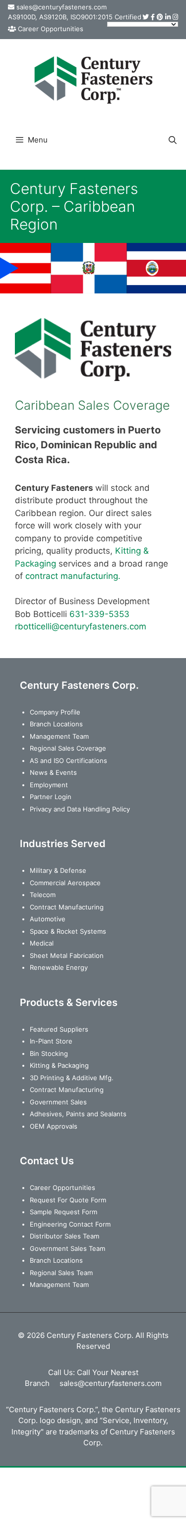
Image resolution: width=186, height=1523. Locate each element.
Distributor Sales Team (64, 1236)
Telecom (43, 895)
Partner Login (50, 797)
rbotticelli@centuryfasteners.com (80, 626)
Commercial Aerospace (65, 883)
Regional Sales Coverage (68, 748)
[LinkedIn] (168, 17)
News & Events (53, 772)
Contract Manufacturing (67, 907)
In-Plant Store (51, 1041)
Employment (49, 785)
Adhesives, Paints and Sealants (78, 1114)
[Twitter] (145, 17)
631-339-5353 (99, 614)
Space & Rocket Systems (68, 931)
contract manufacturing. (73, 576)
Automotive (47, 919)
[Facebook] (153, 17)
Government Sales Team (67, 1248)
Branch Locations (56, 724)
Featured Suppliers (59, 1029)
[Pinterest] (160, 17)
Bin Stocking (49, 1053)
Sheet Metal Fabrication (67, 955)
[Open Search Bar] (172, 140)
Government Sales (58, 1102)
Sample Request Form (63, 1212)
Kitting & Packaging (59, 1065)
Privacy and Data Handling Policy (80, 809)
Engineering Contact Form (70, 1224)
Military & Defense (58, 870)
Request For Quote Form (68, 1200)
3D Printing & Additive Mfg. (72, 1078)
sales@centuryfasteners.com (61, 7)
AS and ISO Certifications (68, 760)
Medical (42, 943)
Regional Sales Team (61, 1273)
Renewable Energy (59, 967)
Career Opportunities (50, 29)
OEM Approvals (53, 1126)
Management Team (59, 736)
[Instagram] (175, 17)
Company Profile (55, 712)
